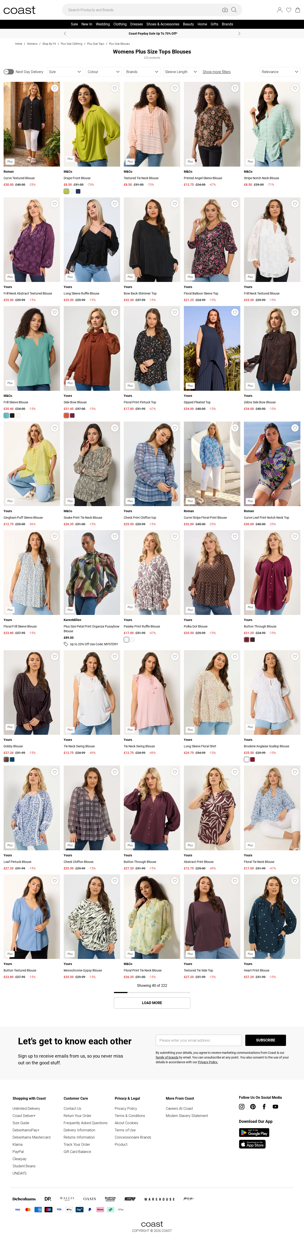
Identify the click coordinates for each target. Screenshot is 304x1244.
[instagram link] (241, 1106)
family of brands (167, 1057)
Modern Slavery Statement (187, 1115)
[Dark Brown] (66, 415)
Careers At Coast (179, 1108)
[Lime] (66, 191)
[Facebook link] (264, 1106)
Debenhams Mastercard (31, 1137)
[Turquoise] (6, 415)
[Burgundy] (246, 639)
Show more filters (217, 71)
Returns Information (79, 1137)
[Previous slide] (65, 33)
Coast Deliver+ (24, 1115)
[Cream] (18, 415)
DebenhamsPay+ (26, 1130)
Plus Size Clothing (71, 43)
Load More (152, 1003)
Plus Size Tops (95, 43)
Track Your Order (77, 1144)
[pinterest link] (253, 1106)
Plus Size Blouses (119, 43)
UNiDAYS (20, 1173)
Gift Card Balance (77, 1151)
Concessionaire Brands (133, 1137)
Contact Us (72, 1108)
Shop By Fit (49, 43)
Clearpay (20, 1159)
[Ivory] (72, 191)
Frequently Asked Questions (86, 1123)
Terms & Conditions (130, 1115)
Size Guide (21, 1123)
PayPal (18, 1151)
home (18, 43)
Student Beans (24, 1166)
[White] (132, 639)
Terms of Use (125, 1130)
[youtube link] (275, 1106)
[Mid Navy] (78, 191)
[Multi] (126, 639)
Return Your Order (77, 1115)
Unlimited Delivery (26, 1108)
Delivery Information (79, 1130)
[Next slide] (239, 33)
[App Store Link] (254, 1138)
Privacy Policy (126, 1108)
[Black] (12, 415)
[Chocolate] (252, 639)
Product (121, 1144)
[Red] (72, 415)
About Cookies (126, 1123)
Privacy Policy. (208, 1062)
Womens (32, 43)
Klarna (18, 1144)
